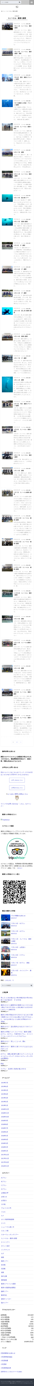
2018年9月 (4, 1120)
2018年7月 (4, 1128)
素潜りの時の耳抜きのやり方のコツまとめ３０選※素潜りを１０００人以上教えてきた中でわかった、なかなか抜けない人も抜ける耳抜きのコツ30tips (17, 1018)
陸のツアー (4, 1303)
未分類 (3, 1265)
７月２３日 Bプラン (18, 924)
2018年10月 (5, 1117)
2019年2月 (4, 1101)
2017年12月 (5, 1154)
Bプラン (3, 1181)
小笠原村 (4, 1364)
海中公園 (4, 1276)
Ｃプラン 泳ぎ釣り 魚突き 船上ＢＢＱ (13, 1069)
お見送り (4, 1200)
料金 (2, 1063)
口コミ (20, 868)
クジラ (3, 1223)
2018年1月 (4, 1151)
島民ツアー (4, 1261)
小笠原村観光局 (6, 1368)
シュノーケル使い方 (7, 1227)
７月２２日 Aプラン (18, 932)
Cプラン (3, 1185)
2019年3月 (4, 1098)
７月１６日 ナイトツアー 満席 (21, 973)
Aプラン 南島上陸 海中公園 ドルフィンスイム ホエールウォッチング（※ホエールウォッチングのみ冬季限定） (17, 1056)
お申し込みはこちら (17, 780)
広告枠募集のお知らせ (8, 1353)
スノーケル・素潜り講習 (9, 1238)
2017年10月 (5, 1162)
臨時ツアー (4, 1291)
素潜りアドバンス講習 (8, 1284)
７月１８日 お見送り (18, 948)
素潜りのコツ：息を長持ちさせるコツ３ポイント (17, 1026)
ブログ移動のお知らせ (18, 917)
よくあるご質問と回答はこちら (18, 794)
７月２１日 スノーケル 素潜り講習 (21, 941)
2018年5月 (4, 1135)
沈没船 (3, 1268)
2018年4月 (4, 1139)
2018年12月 (5, 1109)
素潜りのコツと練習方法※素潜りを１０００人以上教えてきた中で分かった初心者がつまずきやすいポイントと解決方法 (17, 1007)
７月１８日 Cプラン (18, 956)
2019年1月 (4, 1105)
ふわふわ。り (9, 980)
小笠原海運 (4, 1360)
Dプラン (4, 1189)
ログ (2, 1253)
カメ (2, 1215)
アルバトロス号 (6, 1208)
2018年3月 (4, 1143)
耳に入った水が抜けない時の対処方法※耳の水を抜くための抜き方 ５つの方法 (17, 999)
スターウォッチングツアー (9, 1234)
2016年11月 (5, 1166)
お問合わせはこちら (17, 787)
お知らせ (4, 1196)
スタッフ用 (4, 1231)
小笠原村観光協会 (6, 1357)
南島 (2, 1257)
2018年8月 (4, 1124)
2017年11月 (5, 1158)
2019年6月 (4, 1086)
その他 (3, 1204)
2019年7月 (4, 1082)
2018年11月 (5, 1113)
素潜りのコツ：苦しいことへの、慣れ (13, 1041)
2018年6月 (4, 1132)
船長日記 (4, 1295)
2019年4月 (4, 1094)
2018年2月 (4, 1147)
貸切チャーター (6, 1299)
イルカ (3, 1212)
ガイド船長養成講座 (7, 1219)
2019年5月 (4, 1090)
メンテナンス (5, 1249)
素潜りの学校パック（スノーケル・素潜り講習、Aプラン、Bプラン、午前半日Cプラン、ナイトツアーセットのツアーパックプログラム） (17, 1034)
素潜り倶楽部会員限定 (8, 1287)
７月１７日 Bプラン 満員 (20, 964)
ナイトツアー (5, 1242)
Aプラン (3, 1178)
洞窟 (2, 1272)
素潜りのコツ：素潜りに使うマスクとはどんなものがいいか (17, 1048)
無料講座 (4, 1280)
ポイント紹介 (5, 1246)
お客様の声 (4, 1193)
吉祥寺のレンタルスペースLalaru (11, 1371)
